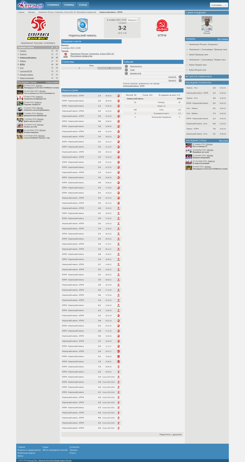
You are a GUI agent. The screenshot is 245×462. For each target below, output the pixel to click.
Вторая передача (31, 132)
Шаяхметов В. (135, 73)
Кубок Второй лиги (197, 70)
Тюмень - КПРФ (192, 129)
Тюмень (23, 61)
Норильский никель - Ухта (196, 124)
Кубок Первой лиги (198, 65)
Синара (23, 51)
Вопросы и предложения (29, 450)
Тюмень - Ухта (192, 88)
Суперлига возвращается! (35, 99)
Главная (21, 12)
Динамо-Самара (26, 75)
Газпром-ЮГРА (26, 71)
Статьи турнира (52, 82)
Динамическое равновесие (35, 116)
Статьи (83, 5)
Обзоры (39, 86)
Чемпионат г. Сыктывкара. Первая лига (207, 60)
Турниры (69, 5)
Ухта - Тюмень (192, 108)
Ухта (22, 68)
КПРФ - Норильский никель (73, 101)
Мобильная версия (26, 453)
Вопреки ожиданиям (201, 158)
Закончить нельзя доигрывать (37, 110)
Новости (39, 97)
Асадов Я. (172, 77)
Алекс (132, 70)
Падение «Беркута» (32, 105)
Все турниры (223, 39)
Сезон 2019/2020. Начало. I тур (37, 138)
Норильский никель (28, 58)
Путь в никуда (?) (200, 146)
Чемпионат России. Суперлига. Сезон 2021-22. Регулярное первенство (67, 12)
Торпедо (23, 54)
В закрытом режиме (201, 163)
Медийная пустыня (201, 152)
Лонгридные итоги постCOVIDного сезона (41, 88)
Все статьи (223, 141)
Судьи (45, 447)
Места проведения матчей (55, 450)
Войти (20, 456)
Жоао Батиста (136, 66)
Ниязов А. (172, 81)
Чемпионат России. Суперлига (38, 43)
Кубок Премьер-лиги (198, 54)
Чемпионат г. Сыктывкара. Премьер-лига (208, 49)
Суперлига (53, 5)
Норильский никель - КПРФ (73, 96)
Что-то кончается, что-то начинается (39, 93)
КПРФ (22, 64)
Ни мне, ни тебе (30, 127)
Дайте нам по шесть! (32, 121)
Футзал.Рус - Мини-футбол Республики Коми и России (49, 461)
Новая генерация (27, 78)
